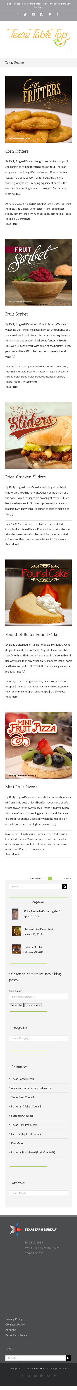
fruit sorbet (20, 376)
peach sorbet (56, 376)
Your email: (15, 990)
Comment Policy (15, 1324)
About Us (10, 1329)
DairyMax (17, 1143)
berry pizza (19, 843)
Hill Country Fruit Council (26, 1134)
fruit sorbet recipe (38, 376)
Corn (56, 203)
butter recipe (31, 686)
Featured (66, 203)
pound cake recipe (22, 691)
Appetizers (46, 203)
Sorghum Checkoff (22, 1115)
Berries (40, 366)
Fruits (8, 838)
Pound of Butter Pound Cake (31, 634)
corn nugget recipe (38, 213)
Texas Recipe (12, 381)
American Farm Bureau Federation (31, 1088)
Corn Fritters (16, 151)
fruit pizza (31, 843)
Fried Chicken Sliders (25, 476)
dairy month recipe (50, 686)
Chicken (42, 523)
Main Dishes (29, 528)
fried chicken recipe (16, 534)
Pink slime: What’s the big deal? (42, 911)
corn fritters (20, 213)
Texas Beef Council (22, 1097)
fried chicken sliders (39, 534)
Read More (11, 223)
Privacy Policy (14, 1319)
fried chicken (62, 528)
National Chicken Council (26, 1106)
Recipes (9, 208)
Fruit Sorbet (16, 314)
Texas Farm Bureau (22, 1078)
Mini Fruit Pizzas (21, 786)
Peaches (32, 371)
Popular (38, 901)
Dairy (40, 681)
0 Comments (23, 218)
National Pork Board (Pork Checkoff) (33, 1152)
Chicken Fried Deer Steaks (39, 929)
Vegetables (36, 208)
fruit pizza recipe (47, 843)
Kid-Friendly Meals (15, 371)
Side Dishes (21, 208)
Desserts (50, 366)
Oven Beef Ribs (32, 947)
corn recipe (56, 213)
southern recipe (24, 539)
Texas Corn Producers (24, 1124)
